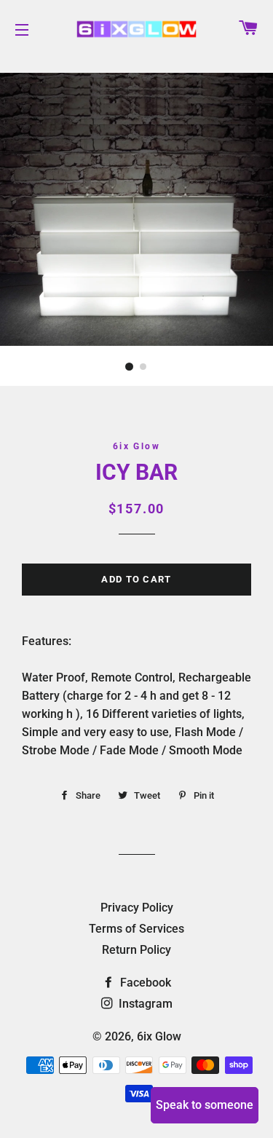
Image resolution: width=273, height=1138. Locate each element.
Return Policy (136, 950)
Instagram (144, 1004)
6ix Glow (159, 1036)
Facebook (144, 982)
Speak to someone (204, 1105)
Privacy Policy (136, 907)
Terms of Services (136, 929)
